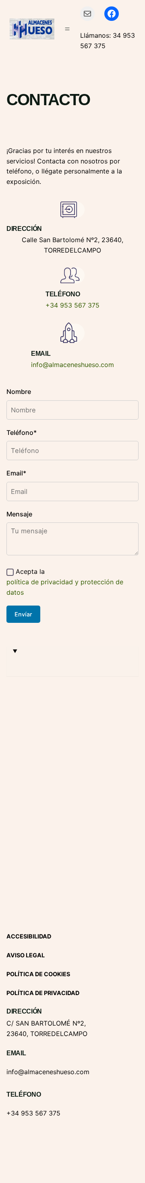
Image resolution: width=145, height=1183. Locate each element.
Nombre (18, 392)
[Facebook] (111, 13)
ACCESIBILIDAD (28, 936)
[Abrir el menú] (67, 29)
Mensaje (19, 514)
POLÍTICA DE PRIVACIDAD (42, 992)
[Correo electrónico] (87, 13)
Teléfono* (21, 432)
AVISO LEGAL (25, 955)
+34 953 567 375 (72, 305)
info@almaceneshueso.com (72, 365)
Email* (16, 473)
